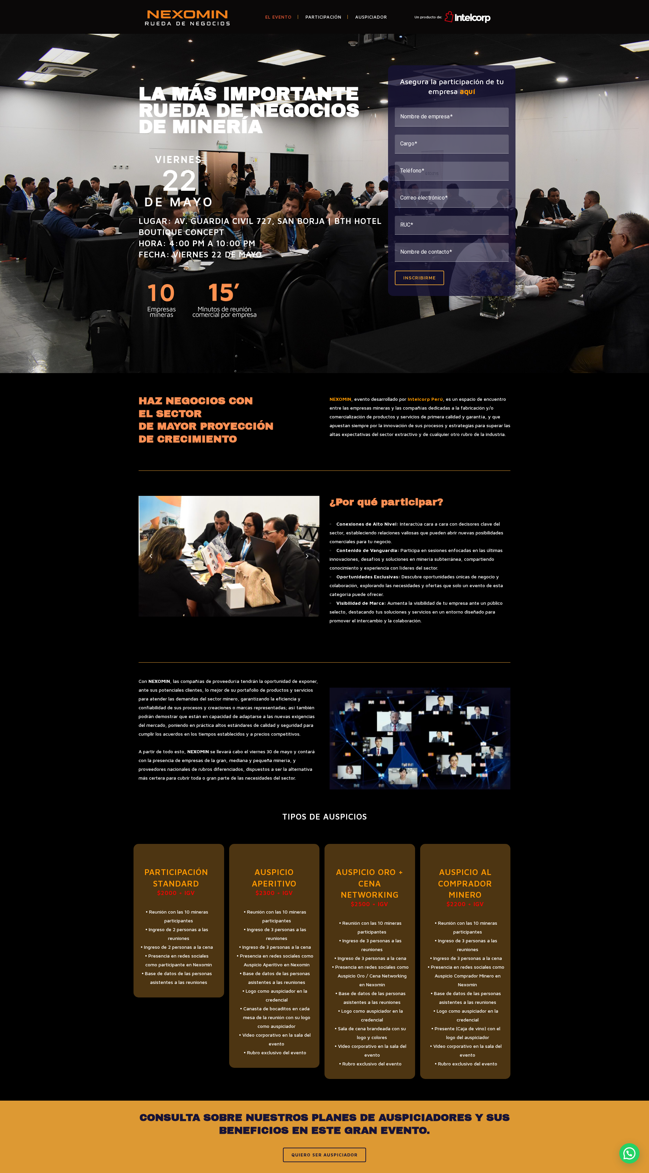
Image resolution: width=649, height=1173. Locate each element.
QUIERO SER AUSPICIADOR (324, 1154)
